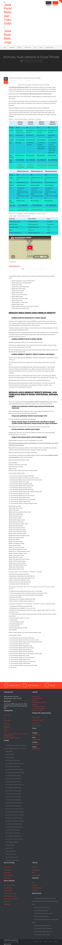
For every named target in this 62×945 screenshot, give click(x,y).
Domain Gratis (35, 722)
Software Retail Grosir (10, 851)
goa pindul (6, 737)
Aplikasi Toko (7, 901)
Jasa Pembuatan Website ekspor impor (14, 784)
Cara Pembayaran (36, 875)
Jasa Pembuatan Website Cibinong (42, 925)
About (40, 941)
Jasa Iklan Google (9, 757)
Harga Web (11, 47)
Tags (50, 941)
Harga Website (9, 751)
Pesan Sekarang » (23, 209)
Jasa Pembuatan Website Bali (12, 766)
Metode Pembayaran (37, 888)
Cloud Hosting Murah (37, 698)
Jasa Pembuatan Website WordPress (14, 839)
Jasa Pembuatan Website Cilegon (42, 934)
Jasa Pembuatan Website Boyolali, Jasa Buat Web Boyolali (45, 921)
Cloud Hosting (7, 872)
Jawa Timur (6, 723)
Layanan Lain (28, 47)
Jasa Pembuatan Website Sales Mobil (14, 821)
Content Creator (49, 47)
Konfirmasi (34, 885)
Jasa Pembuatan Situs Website (39, 702)
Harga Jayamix (7, 733)
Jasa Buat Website (9, 754)
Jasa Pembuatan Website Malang (13, 805)
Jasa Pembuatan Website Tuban (41, 907)
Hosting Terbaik (36, 717)
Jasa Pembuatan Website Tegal (13, 836)
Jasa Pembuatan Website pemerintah (14, 808)
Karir (5, 717)
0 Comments (28, 80)
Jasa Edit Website (8, 890)
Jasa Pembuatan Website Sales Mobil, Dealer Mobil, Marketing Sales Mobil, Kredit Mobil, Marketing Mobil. (45, 901)
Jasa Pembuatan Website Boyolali (13, 778)
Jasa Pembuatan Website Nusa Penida (24, 78)
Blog (35, 47)
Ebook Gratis (35, 867)
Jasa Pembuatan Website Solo (12, 830)
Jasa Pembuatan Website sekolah (13, 824)
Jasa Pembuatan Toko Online (12, 760)
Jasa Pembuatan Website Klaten (13, 799)
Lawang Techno (13, 80)
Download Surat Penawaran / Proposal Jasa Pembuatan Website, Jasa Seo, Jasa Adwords (15, 747)
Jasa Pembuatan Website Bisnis (13, 775)
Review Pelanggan (36, 725)
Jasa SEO (34, 704)
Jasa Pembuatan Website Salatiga (13, 818)
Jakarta (5, 729)
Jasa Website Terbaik (37, 720)
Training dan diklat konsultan (12, 860)
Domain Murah (35, 696)
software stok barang (10, 854)
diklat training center (8, 735)
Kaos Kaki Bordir (15, 733)
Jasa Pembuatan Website (10, 885)
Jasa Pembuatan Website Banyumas (14, 769)
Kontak (41, 47)
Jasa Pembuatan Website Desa (12, 781)
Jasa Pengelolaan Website (11, 842)
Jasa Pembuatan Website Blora (41, 916)
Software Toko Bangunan (11, 857)
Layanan (19, 47)
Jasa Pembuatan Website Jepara (13, 787)
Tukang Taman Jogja (14, 737)
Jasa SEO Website (9, 845)
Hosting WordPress (8, 875)
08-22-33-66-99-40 (33, 685)
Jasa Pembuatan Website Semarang (14, 827)
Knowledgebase (36, 869)
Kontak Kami (7, 715)
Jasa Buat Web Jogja (37, 710)
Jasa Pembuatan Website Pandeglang (43, 928)
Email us (52, 685)
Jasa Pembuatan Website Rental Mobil (14, 814)
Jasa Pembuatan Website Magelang (14, 802)
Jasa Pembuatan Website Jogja (13, 790)
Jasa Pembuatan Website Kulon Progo (43, 931)
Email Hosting (7, 878)
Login (33, 882)
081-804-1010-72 (15, 685)
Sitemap (55, 941)
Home (5, 47)
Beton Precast (23, 733)
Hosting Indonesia (8, 869)
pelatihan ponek (9, 848)
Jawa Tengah (7, 725)
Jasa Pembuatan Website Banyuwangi (14, 772)
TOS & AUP (35, 890)
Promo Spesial (7, 720)
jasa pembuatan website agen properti (14, 763)
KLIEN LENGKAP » (14, 266)
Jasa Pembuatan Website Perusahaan (14, 811)
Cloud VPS (34, 700)
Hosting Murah (7, 867)
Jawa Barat (6, 727)
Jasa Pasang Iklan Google (38, 706)
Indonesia (6, 731)
